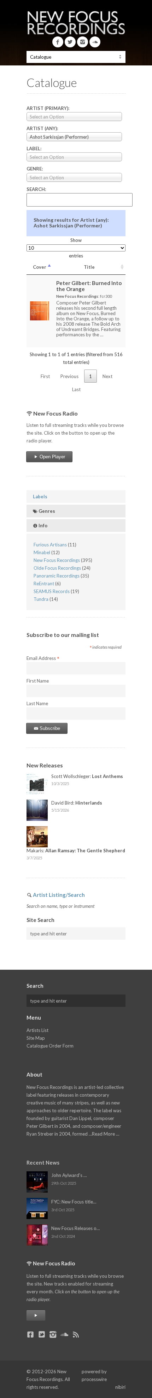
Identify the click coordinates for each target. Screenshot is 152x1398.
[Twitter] (70, 42)
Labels (40, 496)
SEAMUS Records (52, 591)
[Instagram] (82, 42)
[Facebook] (57, 42)
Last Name (37, 703)
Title (89, 267)
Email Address (43, 658)
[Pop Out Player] (36, 1315)
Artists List (37, 1030)
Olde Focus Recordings (57, 568)
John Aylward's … (69, 1175)
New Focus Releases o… (75, 1228)
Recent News (43, 1162)
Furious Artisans (50, 544)
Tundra (41, 599)
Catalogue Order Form (50, 1046)
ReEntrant (44, 583)
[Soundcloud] (94, 42)
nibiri (120, 1387)
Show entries (76, 248)
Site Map (36, 1038)
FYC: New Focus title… (73, 1202)
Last (76, 389)
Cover (39, 267)
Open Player (51, 456)
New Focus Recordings (57, 560)
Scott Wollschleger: (87, 776)
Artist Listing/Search (59, 895)
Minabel (42, 552)
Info (42, 525)
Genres (46, 511)
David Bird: (76, 803)
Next (107, 376)
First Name (38, 681)
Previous (69, 376)
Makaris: (76, 850)
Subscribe (49, 728)
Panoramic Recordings (57, 576)
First (45, 376)
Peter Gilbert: (89, 286)
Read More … (105, 1134)
